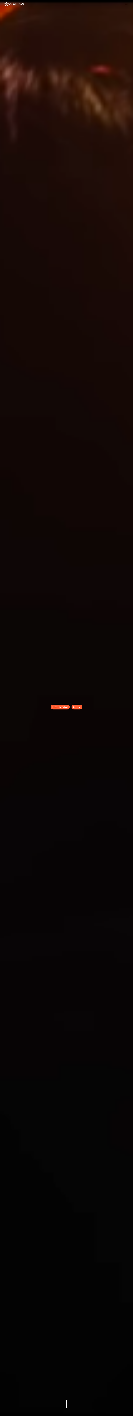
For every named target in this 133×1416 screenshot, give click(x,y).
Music (77, 707)
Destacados (60, 707)
